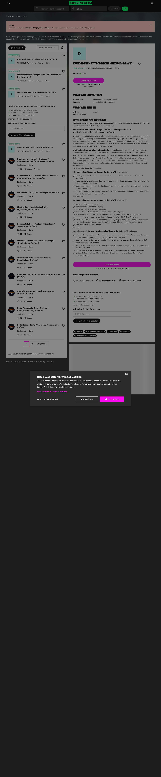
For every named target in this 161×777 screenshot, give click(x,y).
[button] (80, 391)
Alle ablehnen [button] (87, 399)
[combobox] (126, 374)
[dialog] (80, 388)
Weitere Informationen (65, 387)
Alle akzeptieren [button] (112, 399)
